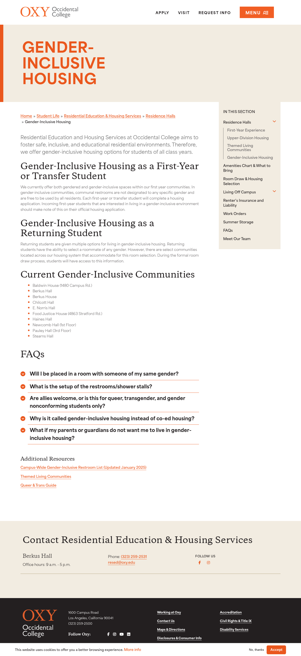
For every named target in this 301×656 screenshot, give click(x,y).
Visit (184, 12)
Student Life (48, 116)
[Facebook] (199, 562)
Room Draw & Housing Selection (243, 181)
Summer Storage (238, 221)
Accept (276, 650)
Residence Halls (160, 116)
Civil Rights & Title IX (236, 620)
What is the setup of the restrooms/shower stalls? (91, 386)
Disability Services (234, 629)
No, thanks (256, 649)
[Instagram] (208, 562)
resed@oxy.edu (121, 562)
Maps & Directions (171, 629)
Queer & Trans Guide (38, 485)
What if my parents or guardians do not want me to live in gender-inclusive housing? (110, 433)
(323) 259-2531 (134, 556)
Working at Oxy (169, 612)
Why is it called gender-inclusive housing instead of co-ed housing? (112, 418)
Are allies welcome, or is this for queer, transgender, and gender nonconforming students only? (107, 401)
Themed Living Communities (45, 476)
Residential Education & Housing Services (102, 116)
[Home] (62, 12)
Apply (162, 12)
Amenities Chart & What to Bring (246, 167)
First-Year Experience (246, 130)
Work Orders (234, 213)
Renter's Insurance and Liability (243, 202)
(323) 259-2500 (80, 623)
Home (26, 116)
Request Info (215, 12)
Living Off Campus (239, 191)
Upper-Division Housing (248, 137)
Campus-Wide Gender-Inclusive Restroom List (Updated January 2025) (83, 467)
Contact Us (166, 620)
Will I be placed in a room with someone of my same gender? (104, 373)
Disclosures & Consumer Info (179, 637)
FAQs (228, 230)
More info (132, 649)
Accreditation (231, 612)
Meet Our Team (237, 238)
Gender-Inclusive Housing (250, 157)
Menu (253, 12)
